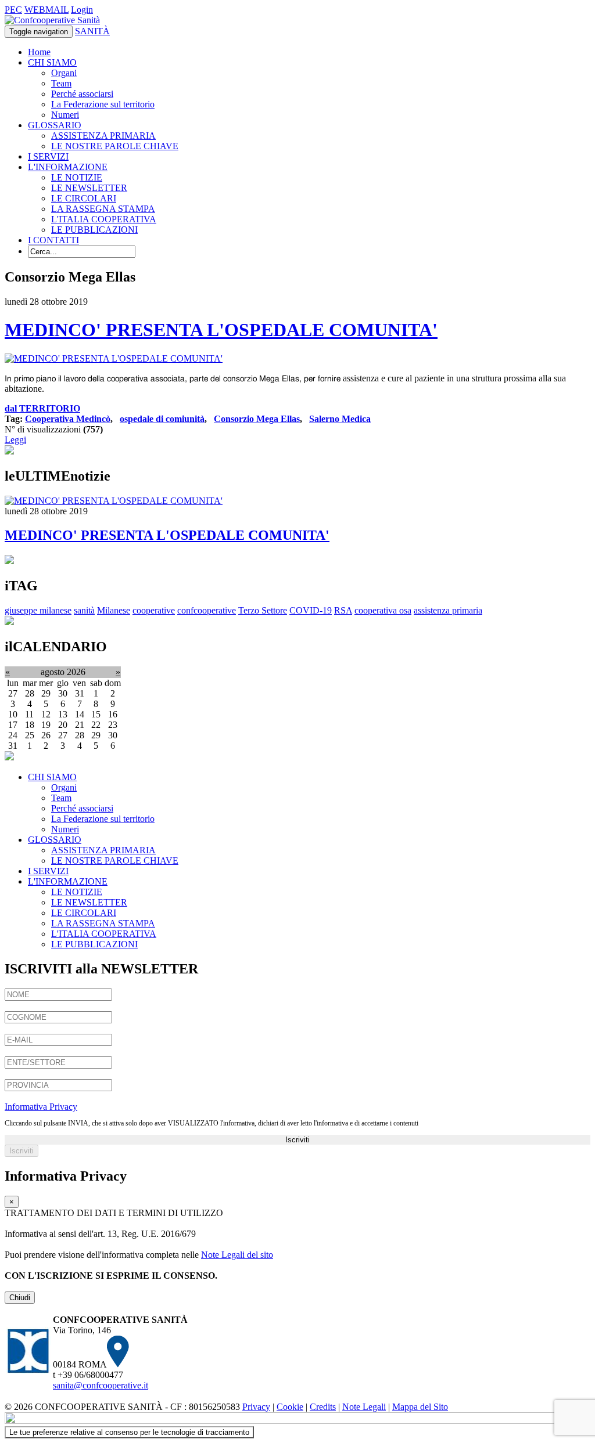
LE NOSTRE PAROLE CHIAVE (114, 146)
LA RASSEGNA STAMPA (103, 209)
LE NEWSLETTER (89, 188)
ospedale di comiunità (162, 419)
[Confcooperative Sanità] (52, 20)
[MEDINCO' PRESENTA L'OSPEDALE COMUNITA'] (114, 358)
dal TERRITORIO (42, 408)
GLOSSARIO (54, 125)
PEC (13, 10)
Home (39, 52)
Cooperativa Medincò (67, 419)
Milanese (113, 610)
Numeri (65, 115)
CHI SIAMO (52, 62)
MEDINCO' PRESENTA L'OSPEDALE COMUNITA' (221, 329)
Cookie (290, 1407)
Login (82, 10)
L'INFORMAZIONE (67, 167)
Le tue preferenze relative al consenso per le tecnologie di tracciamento (129, 1432)
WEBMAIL (46, 10)
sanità (84, 610)
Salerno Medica (340, 419)
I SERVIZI (48, 156)
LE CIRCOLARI (83, 198)
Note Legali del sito (237, 1255)
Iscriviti (297, 1139)
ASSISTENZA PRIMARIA (103, 135)
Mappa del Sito (420, 1407)
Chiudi (19, 1297)
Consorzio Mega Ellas (257, 419)
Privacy (256, 1407)
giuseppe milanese (38, 610)
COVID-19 (310, 610)
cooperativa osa (382, 610)
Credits (323, 1407)
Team (61, 83)
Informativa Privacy (41, 1107)
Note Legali (364, 1407)
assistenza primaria (448, 610)
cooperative (153, 610)
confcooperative (206, 610)
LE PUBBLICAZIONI (94, 230)
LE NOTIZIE (76, 177)
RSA (343, 610)
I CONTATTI (53, 240)
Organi (64, 73)
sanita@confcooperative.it (100, 1385)
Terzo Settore (262, 610)
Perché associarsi (82, 94)
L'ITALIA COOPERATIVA (103, 219)
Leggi (15, 440)
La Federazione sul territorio (103, 104)
